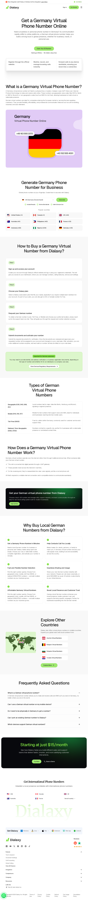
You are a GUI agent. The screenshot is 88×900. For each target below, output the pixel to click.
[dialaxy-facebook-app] (7, 846)
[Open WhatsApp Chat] (3, 895)
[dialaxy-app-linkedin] (22, 846)
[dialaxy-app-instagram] (18, 846)
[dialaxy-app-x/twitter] (14, 846)
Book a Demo (50, 761)
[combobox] (38, 200)
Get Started (74, 7)
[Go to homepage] (12, 7)
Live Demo (79, 2)
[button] (25, 831)
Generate (62, 200)
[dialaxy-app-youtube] (10, 846)
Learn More (44, 2)
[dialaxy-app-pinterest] (26, 846)
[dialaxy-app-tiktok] (29, 846)
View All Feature (10, 866)
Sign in (65, 7)
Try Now (36, 761)
